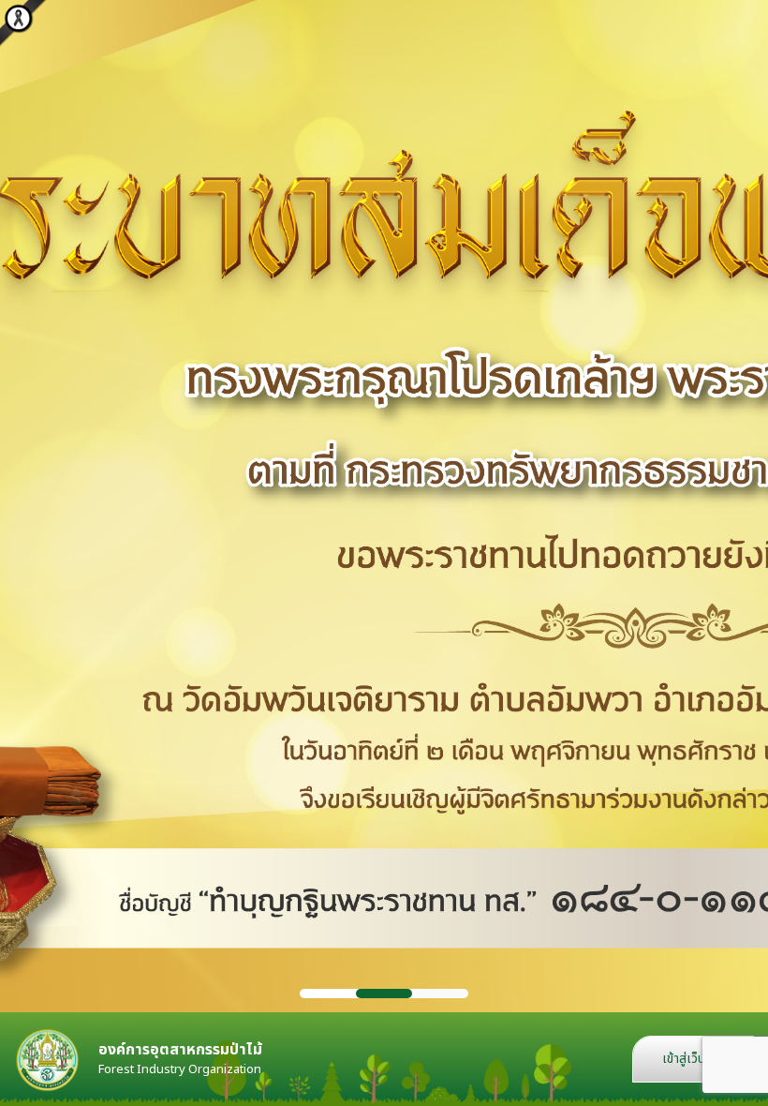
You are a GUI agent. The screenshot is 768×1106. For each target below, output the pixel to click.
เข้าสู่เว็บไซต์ (693, 1059)
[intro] (384, 506)
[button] (328, 993)
